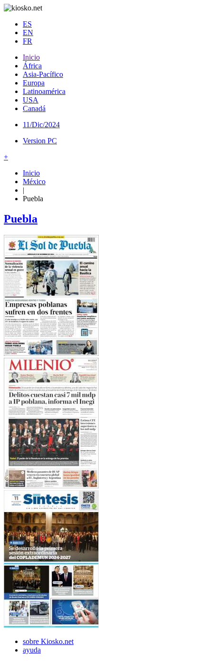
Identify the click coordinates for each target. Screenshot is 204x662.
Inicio (31, 57)
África (32, 66)
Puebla (20, 219)
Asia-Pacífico (43, 74)
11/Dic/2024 (41, 125)
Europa (34, 83)
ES (27, 24)
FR (27, 41)
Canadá (34, 108)
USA (30, 100)
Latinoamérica (44, 91)
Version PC (40, 141)
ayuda (32, 650)
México (34, 181)
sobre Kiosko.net (48, 641)
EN (28, 32)
